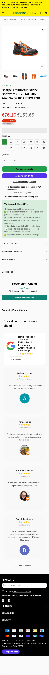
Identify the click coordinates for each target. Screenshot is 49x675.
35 (4, 142)
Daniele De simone (24, 519)
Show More (24, 540)
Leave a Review (15, 359)
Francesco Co (24, 422)
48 (44, 148)
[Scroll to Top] (44, 662)
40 (37, 142)
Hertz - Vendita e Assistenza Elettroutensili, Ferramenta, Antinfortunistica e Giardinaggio (27, 344)
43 (11, 148)
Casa (4, 19)
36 (11, 142)
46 (31, 148)
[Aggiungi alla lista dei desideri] (43, 29)
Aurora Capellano (24, 470)
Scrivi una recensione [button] (24, 298)
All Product (13, 19)
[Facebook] (3, 600)
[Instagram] (9, 600)
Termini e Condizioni (22, 592)
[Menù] (3, 13)
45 (24, 148)
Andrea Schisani (24, 373)
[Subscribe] (44, 585)
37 (18, 142)
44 (18, 148)
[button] (41, 13)
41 (44, 142)
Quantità (5, 155)
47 (37, 148)
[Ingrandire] (42, 66)
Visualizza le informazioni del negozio (21, 197)
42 (4, 148)
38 (24, 142)
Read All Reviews (24, 566)
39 (31, 142)
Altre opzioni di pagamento (24, 182)
